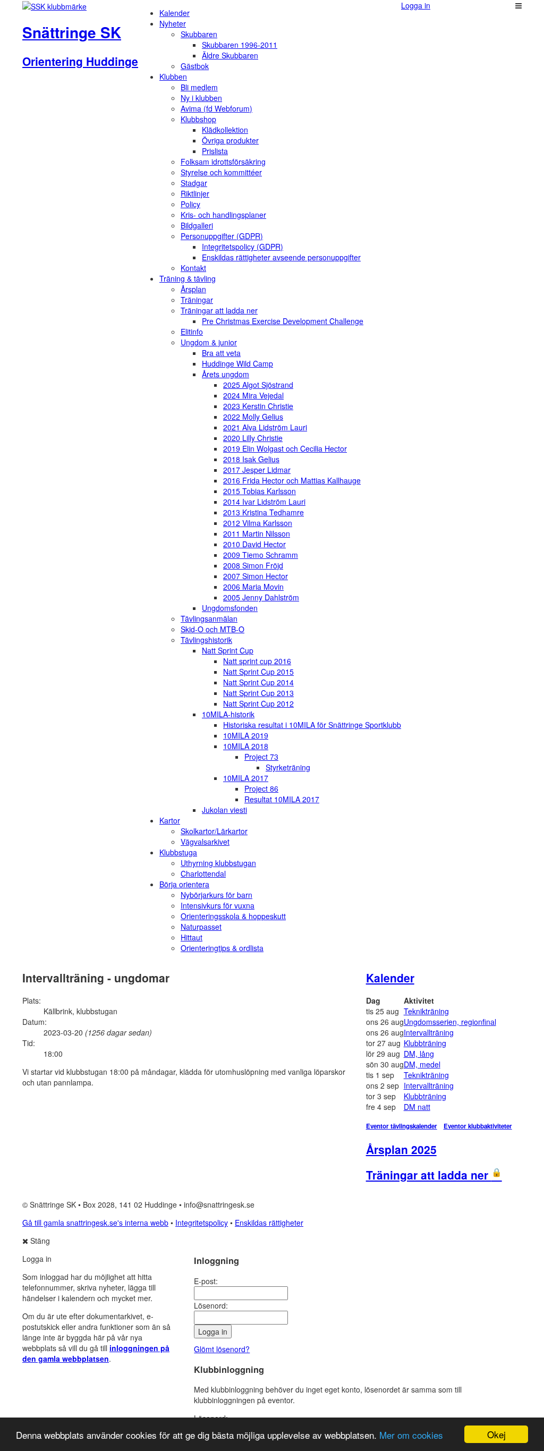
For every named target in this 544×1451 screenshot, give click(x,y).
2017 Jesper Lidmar (257, 469)
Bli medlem (199, 87)
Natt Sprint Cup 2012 (258, 703)
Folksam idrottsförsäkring (223, 161)
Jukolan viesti (224, 809)
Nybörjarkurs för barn (216, 894)
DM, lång (419, 1053)
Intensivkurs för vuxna (217, 905)
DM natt (417, 1106)
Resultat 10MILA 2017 (281, 799)
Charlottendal (203, 873)
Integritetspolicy (201, 1222)
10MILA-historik (228, 714)
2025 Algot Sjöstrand (258, 384)
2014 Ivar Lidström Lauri (264, 501)
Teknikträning (426, 1011)
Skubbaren (199, 34)
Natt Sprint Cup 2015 (258, 671)
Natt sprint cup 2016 (257, 661)
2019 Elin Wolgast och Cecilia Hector (285, 448)
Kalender (174, 12)
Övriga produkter (230, 140)
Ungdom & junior (209, 342)
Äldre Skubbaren (230, 55)
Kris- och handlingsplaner (223, 214)
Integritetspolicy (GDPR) (242, 246)
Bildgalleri (197, 225)
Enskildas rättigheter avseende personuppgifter (281, 257)
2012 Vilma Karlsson (257, 522)
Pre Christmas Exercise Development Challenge (282, 321)
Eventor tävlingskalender (401, 1126)
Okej (496, 1434)
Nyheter (172, 23)
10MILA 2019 (245, 735)
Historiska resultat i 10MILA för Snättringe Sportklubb (312, 724)
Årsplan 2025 (401, 1149)
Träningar (197, 299)
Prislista (215, 151)
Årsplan (193, 289)
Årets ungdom (225, 374)
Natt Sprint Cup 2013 (258, 693)
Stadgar (194, 182)
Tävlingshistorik (206, 639)
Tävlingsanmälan (209, 618)
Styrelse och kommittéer (221, 172)
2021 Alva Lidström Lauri (265, 427)
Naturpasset (201, 926)
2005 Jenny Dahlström (261, 597)
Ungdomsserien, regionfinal (450, 1021)
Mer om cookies (411, 1434)
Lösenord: (211, 1305)
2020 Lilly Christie (253, 437)
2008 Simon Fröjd (253, 565)
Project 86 (261, 788)
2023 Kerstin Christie (258, 406)
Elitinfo (192, 331)
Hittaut (191, 937)
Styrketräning (288, 767)
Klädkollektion (225, 129)
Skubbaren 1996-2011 (239, 44)
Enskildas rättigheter (269, 1222)
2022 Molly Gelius (253, 416)
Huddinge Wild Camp (237, 363)
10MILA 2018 (245, 746)
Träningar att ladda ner (219, 310)
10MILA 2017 (245, 778)
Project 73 (261, 756)
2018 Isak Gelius (251, 459)
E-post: (206, 1281)
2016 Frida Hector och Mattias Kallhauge (292, 480)
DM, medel (422, 1064)
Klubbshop (198, 119)
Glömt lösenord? (222, 1349)
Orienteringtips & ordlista (222, 948)
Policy (190, 204)
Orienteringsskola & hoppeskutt (233, 916)
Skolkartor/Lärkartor (214, 831)
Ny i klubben (201, 97)
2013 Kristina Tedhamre (263, 512)
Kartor (169, 820)
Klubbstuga (178, 852)
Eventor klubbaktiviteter (478, 1126)
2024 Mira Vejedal (253, 395)
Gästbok (195, 66)
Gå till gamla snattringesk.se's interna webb (95, 1222)
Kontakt (193, 267)
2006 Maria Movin (253, 586)
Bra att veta (221, 352)
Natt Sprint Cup (227, 650)
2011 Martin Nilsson (256, 533)
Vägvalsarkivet (205, 841)
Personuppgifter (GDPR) (222, 236)
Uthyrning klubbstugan (218, 863)
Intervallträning (429, 1032)
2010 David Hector (254, 544)
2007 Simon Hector (255, 576)
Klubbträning (425, 1043)
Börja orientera (184, 884)
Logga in (415, 5)
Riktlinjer (195, 193)
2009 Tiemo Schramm (260, 554)
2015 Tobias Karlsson (259, 491)
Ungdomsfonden (230, 608)
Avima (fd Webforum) (216, 108)
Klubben (173, 76)
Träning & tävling (187, 278)
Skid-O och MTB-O (212, 629)
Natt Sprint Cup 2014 (258, 682)
